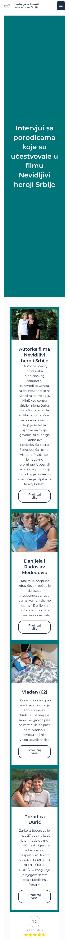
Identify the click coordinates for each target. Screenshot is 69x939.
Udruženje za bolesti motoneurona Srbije (26, 6)
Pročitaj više (34, 496)
